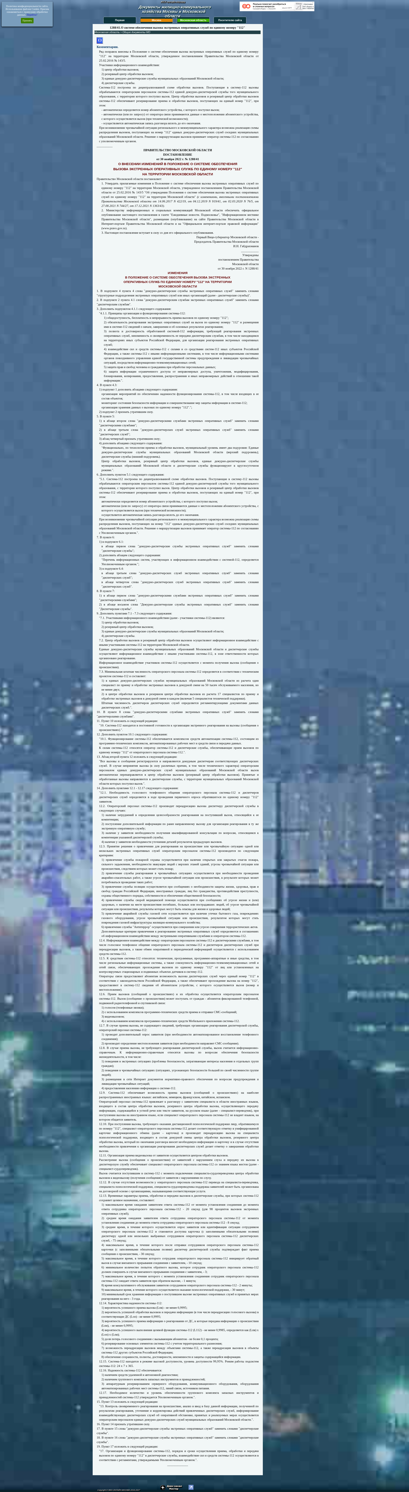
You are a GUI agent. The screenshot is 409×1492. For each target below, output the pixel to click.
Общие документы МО (136, 32)
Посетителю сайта (230, 20)
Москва (156, 20)
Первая (119, 20)
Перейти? (32, 14)
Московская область (193, 20)
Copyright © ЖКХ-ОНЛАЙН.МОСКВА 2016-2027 (118, 1490)
